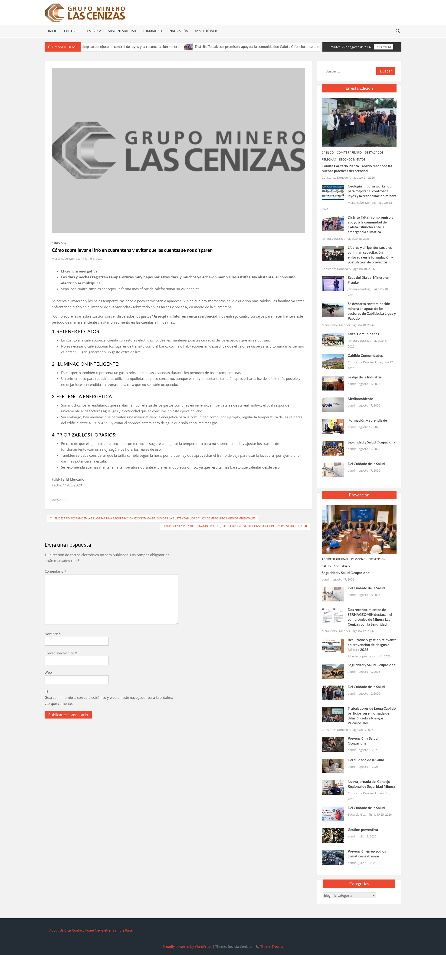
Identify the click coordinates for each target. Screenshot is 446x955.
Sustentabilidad (122, 31)
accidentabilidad (335, 559)
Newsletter (103, 930)
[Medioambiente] (333, 404)
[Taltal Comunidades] (333, 339)
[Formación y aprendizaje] (333, 426)
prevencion (377, 559)
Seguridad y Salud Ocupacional (372, 442)
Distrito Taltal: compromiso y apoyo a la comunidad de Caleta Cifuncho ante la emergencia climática (247, 46)
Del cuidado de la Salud (366, 760)
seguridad (342, 566)
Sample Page (123, 930)
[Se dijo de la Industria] (333, 383)
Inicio (52, 31)
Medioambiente (360, 399)
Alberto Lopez (357, 656)
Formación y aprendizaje (367, 420)
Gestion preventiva (363, 829)
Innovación (178, 31)
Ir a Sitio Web (206, 31)
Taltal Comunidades (363, 334)
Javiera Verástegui (334, 238)
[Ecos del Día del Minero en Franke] (333, 283)
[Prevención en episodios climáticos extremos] (333, 856)
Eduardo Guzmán (360, 814)
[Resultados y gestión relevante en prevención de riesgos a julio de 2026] (333, 645)
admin (352, 384)
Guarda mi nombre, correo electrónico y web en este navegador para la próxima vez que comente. (109, 700)
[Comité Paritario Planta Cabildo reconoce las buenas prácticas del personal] (359, 122)
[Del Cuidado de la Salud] (333, 469)
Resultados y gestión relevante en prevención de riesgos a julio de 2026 (372, 645)
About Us (56, 930)
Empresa (94, 31)
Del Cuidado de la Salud (366, 464)
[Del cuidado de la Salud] (333, 765)
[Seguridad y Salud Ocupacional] (333, 447)
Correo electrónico (61, 653)
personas (59, 243)
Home (89, 930)
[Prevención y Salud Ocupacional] (333, 744)
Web (48, 672)
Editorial (72, 31)
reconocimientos (352, 159)
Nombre (53, 633)
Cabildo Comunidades (365, 355)
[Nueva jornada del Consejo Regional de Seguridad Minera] (333, 787)
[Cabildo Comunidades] (333, 361)
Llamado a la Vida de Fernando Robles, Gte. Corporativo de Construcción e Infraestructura (232, 526)
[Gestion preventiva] (333, 835)
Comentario (55, 571)
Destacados (374, 152)
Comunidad (152, 31)
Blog (67, 930)
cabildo (328, 152)
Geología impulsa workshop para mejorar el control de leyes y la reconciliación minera (372, 191)
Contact (78, 930)
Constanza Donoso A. (336, 177)
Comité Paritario (349, 152)
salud (326, 566)
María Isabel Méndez (66, 258)
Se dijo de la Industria (365, 377)
